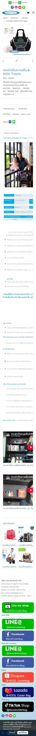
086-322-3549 (20, 590)
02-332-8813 (11, 590)
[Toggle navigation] (33, 13)
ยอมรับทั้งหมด (22, 732)
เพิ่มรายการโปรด (9, 109)
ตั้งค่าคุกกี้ (12, 732)
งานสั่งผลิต (15, 114)
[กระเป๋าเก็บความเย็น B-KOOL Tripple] (18, 40)
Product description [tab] (11, 133)
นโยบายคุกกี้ (16, 729)
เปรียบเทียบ (23, 109)
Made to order (25, 114)
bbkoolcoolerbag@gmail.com (14, 593)
